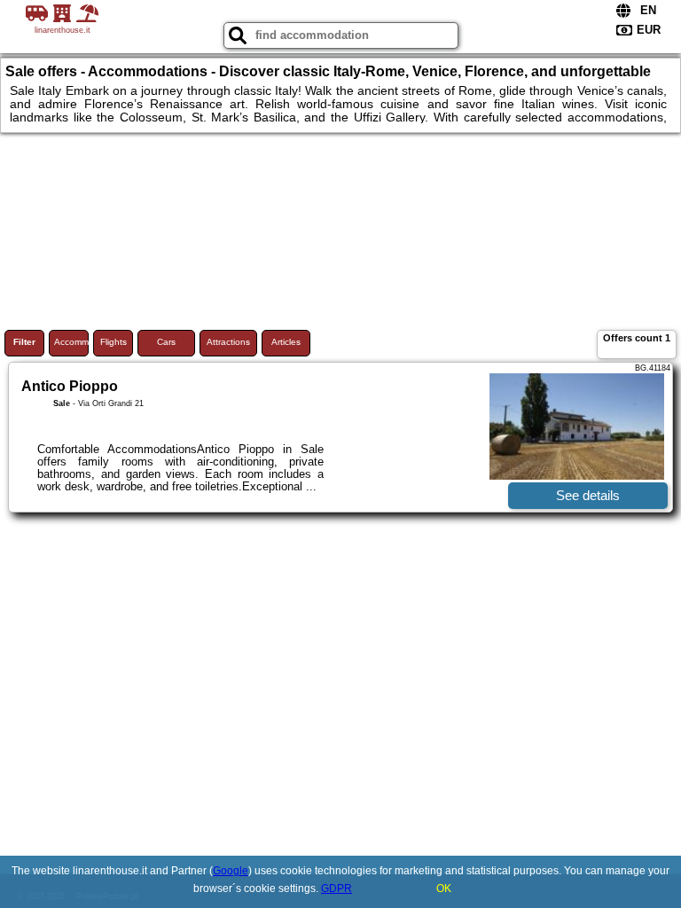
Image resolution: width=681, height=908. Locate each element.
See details (588, 495)
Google (230, 871)
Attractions (228, 342)
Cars (166, 342)
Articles (286, 342)
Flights (113, 342)
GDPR (336, 888)
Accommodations (71, 342)
